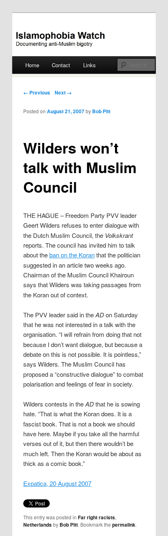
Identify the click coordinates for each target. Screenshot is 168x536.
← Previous (36, 92)
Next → (63, 92)
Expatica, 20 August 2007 (57, 483)
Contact (61, 65)
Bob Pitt (101, 111)
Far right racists (96, 517)
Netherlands (37, 524)
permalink (123, 524)
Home (32, 65)
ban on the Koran (72, 254)
